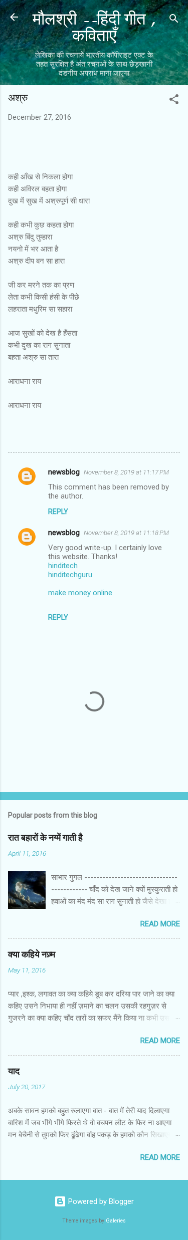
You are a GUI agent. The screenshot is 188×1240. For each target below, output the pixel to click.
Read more (160, 923)
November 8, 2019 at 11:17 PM (126, 472)
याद (14, 1071)
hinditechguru (70, 574)
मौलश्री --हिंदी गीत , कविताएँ (94, 27)
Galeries (116, 1220)
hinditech (63, 565)
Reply (58, 512)
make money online (80, 592)
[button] (174, 101)
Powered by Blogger (100, 1201)
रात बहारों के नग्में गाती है (45, 838)
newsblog (64, 471)
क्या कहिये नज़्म (31, 954)
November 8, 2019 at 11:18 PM (126, 533)
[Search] (174, 20)
